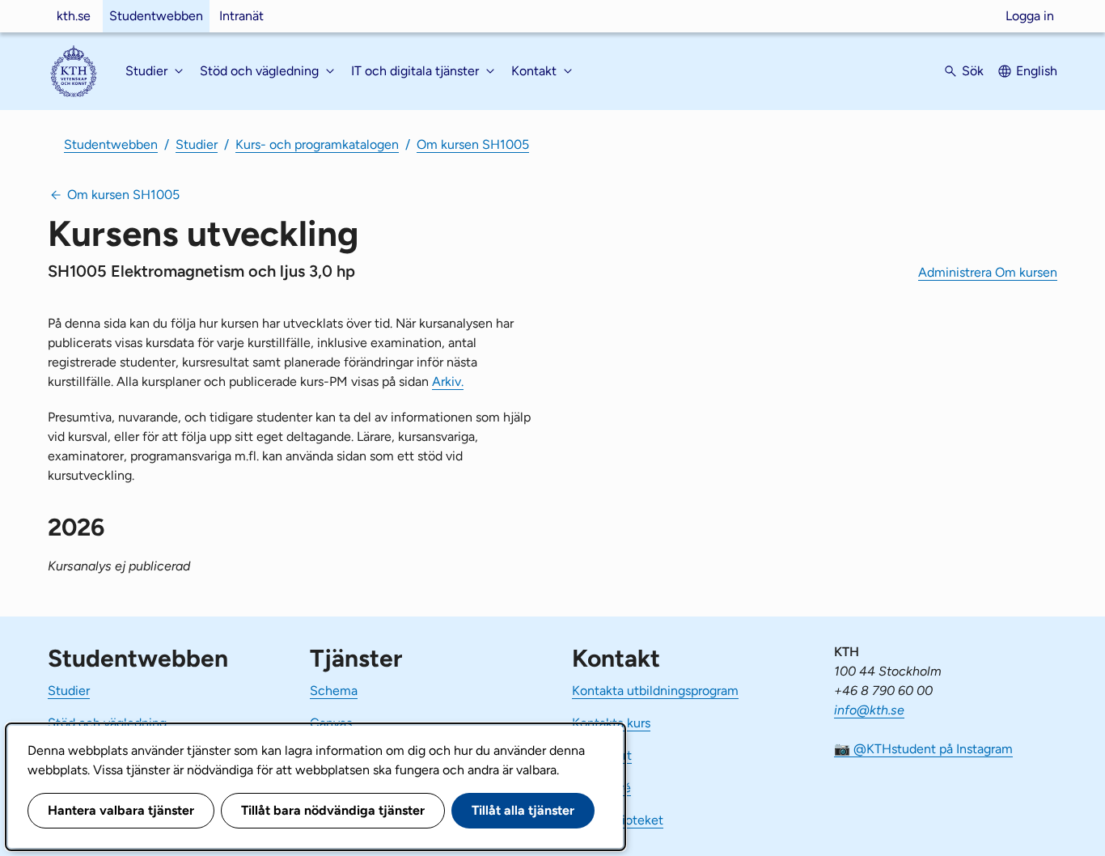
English (1036, 70)
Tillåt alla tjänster (523, 810)
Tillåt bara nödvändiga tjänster (333, 810)
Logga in (1030, 15)
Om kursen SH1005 (473, 144)
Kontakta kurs (611, 723)
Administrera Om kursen (987, 272)
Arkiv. (448, 381)
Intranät (241, 15)
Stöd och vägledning (107, 723)
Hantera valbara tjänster (121, 810)
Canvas (331, 723)
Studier (197, 144)
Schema (334, 690)
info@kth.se (869, 710)
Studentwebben (156, 15)
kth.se (74, 15)
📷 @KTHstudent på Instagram (923, 748)
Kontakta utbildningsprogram (655, 690)
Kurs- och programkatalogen (317, 144)
